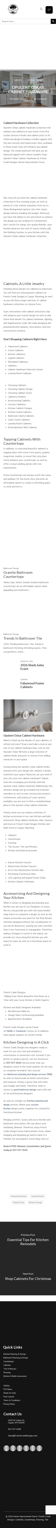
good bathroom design (25, 1089)
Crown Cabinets (16, 350)
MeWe (10, 1030)
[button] (41, 9)
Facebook (21, 1030)
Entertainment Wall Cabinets (22, 427)
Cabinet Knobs (37, 1196)
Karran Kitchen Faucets (19, 862)
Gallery (6, 1385)
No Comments (40, 99)
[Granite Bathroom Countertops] (28, 562)
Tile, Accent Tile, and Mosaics (22, 846)
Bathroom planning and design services (26, 1074)
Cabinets (18, 79)
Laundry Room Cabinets (20, 373)
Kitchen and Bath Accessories (22, 850)
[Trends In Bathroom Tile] (28, 625)
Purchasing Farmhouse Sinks (22, 873)
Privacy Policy (9, 1404)
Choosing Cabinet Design (20, 388)
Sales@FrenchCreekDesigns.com (22, 1435)
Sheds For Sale (26, 661)
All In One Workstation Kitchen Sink (25, 870)
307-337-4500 (14, 1429)
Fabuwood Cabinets (18, 346)
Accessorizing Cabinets (19, 400)
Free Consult (8, 1396)
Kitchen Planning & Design (14, 1354)
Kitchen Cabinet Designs (20, 408)
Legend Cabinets (16, 357)
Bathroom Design (11, 568)
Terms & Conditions (11, 1400)
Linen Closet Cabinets (19, 419)
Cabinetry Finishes (17, 396)
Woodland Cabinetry (18, 361)
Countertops (14, 838)
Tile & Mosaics (9, 1369)
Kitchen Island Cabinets (20, 411)
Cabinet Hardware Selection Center (25, 369)
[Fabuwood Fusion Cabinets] (28, 684)
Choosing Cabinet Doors (20, 392)
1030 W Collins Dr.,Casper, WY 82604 (16, 1421)
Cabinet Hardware (19, 1196)
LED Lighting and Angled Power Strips (27, 877)
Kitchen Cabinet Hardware (21, 881)
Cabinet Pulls (18, 1202)
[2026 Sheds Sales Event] (28, 665)
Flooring (12, 842)
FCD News (7, 1389)
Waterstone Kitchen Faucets (22, 866)
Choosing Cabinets (17, 385)
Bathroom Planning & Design (15, 1358)
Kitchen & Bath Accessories (15, 1376)
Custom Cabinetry (17, 404)
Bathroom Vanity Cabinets (21, 415)
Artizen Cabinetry (16, 354)
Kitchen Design (34, 79)
